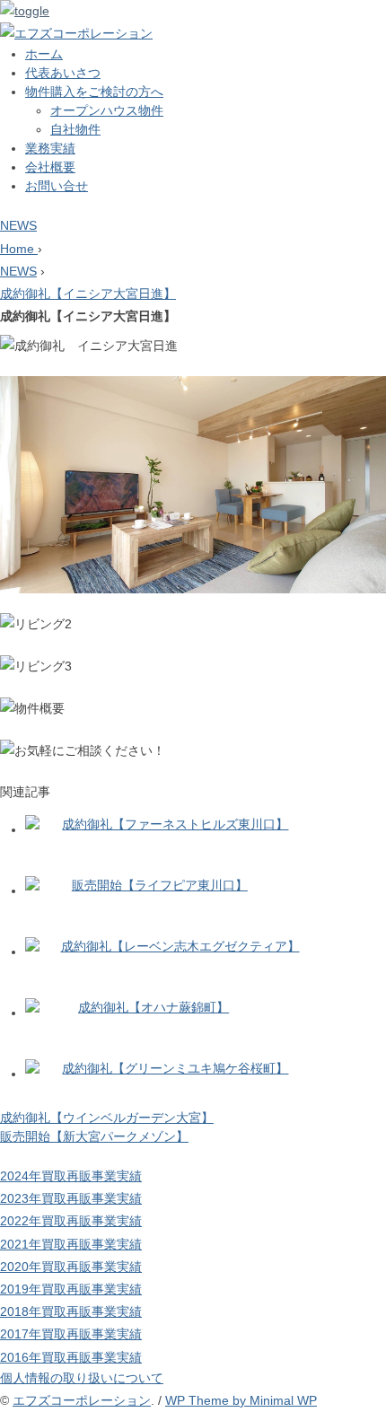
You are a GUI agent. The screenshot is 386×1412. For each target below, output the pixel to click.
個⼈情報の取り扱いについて (81, 1378)
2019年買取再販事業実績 (71, 1289)
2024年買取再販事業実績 (71, 1176)
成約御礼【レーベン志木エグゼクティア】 (180, 946)
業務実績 (50, 148)
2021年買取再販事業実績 (71, 1244)
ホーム (44, 54)
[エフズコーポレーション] (76, 33)
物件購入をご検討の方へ (94, 91)
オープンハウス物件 (106, 110)
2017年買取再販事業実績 (71, 1334)
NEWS (18, 225)
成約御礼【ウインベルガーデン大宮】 (107, 1117)
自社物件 (75, 129)
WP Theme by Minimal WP (241, 1400)
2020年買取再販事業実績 (71, 1266)
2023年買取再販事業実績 (71, 1198)
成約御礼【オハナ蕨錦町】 (153, 1007)
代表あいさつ (63, 73)
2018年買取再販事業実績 (71, 1311)
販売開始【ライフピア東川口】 (160, 885)
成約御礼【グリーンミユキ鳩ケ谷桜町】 (175, 1068)
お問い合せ (56, 186)
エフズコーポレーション (82, 1400)
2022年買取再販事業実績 (71, 1221)
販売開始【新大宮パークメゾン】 (94, 1136)
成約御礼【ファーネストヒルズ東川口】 (175, 824)
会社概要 (50, 167)
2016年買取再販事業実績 (71, 1357)
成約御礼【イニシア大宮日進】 (88, 293)
